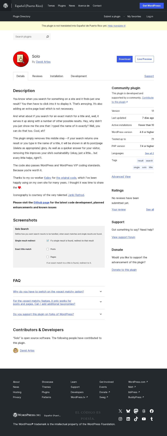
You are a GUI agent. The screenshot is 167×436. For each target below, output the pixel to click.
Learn (74, 381)
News (16, 387)
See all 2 (149, 153)
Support (149, 76)
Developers (77, 392)
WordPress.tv (79, 397)
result (140, 160)
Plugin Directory (21, 16)
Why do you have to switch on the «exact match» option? (48, 291)
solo (144, 167)
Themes (46, 387)
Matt (132, 387)
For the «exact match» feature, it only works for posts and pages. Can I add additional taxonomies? (44, 302)
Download (124, 59)
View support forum (123, 237)
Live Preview (144, 59)
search (149, 160)
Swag (103, 397)
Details (20, 76)
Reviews (37, 76)
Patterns (46, 397)
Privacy (17, 397)
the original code (66, 177)
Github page (41, 202)
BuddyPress (136, 397)
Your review (119, 209)
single (137, 167)
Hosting (17, 392)
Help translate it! (117, 25)
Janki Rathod (76, 195)
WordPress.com (138, 381)
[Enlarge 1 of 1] (100, 230)
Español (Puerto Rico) (55, 415)
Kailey (47, 177)
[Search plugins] (47, 36)
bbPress (134, 392)
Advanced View (121, 176)
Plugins (46, 392)
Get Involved (106, 381)
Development (79, 76)
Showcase (47, 381)
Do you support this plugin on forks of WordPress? (43, 314)
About (16, 381)
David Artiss (43, 61)
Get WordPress (152, 5)
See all (150, 209)
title (151, 167)
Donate (104, 392)
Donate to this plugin (124, 269)
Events (103, 387)
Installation (56, 76)
